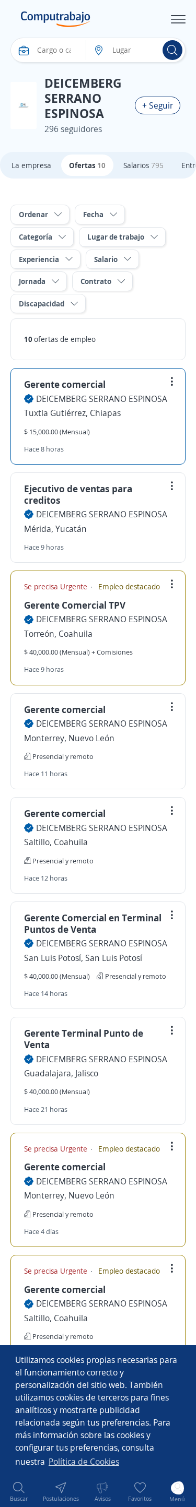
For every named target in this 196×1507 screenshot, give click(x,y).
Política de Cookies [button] (84, 1461)
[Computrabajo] (55, 19)
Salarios (143, 165)
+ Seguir (157, 105)
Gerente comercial (65, 384)
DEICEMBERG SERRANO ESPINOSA (101, 399)
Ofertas (87, 165)
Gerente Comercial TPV (74, 605)
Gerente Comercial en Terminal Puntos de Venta (93, 923)
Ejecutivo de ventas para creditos (78, 494)
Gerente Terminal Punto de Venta (83, 1039)
